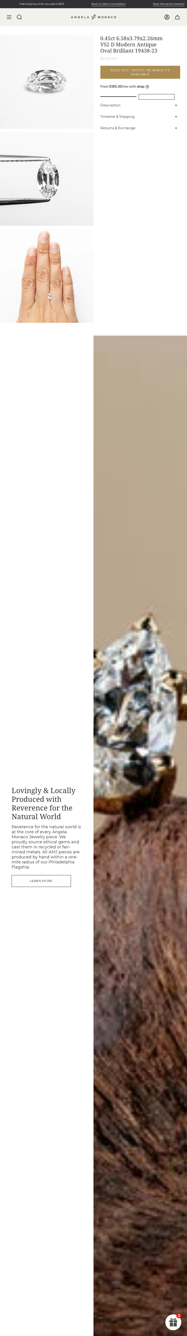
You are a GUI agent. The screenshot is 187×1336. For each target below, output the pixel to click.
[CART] (177, 17)
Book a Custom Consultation (95, 3)
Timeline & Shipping (117, 116)
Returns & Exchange (117, 128)
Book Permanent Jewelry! (155, 3)
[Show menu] (9, 17)
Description (110, 105)
